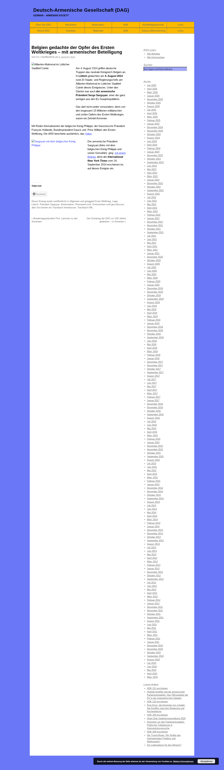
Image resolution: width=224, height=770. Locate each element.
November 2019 (155, 292)
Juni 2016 (152, 425)
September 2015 (155, 456)
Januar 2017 (153, 400)
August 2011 (153, 621)
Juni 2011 (152, 624)
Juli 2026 (151, 85)
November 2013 (155, 533)
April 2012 (152, 593)
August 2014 (153, 502)
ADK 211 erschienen (157, 688)
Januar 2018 (153, 358)
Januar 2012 (153, 603)
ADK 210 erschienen (157, 701)
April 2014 (152, 516)
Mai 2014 (151, 512)
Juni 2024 (152, 141)
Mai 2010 (151, 670)
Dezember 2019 (155, 288)
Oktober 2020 (154, 260)
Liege (115, 201)
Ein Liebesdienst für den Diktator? (164, 745)
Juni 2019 (152, 306)
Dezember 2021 (155, 222)
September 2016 (155, 414)
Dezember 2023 (155, 155)
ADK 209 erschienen (157, 715)
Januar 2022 (153, 218)
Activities (71, 30)
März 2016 (152, 435)
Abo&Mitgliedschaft (153, 24)
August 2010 (153, 659)
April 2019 (152, 313)
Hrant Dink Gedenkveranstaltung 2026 (166, 718)
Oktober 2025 (154, 103)
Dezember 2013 (155, 530)
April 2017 (152, 390)
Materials (98, 30)
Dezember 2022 (155, 183)
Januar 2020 (153, 285)
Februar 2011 (153, 638)
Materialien (98, 24)
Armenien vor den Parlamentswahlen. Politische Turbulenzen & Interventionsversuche (166, 725)
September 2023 (155, 162)
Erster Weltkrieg (102, 201)
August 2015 (153, 460)
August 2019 (153, 302)
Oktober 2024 (154, 134)
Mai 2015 (151, 470)
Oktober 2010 (154, 652)
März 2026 (152, 92)
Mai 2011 (151, 628)
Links (180, 24)
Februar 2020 (153, 281)
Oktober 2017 (154, 369)
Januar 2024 (153, 152)
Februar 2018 (153, 355)
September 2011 (155, 617)
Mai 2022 (151, 204)
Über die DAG (43, 24)
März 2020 (152, 278)
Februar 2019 (153, 320)
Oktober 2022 (154, 187)
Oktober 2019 (154, 295)
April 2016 (152, 432)
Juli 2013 (151, 547)
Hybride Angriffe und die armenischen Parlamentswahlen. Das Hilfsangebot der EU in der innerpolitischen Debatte (167, 695)
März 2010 (152, 677)
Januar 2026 (153, 96)
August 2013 (153, 544)
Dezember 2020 (155, 257)
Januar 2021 (153, 253)
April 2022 (152, 208)
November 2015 (155, 449)
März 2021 (152, 250)
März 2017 (152, 393)
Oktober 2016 (154, 411)
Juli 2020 (151, 267)
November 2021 (155, 225)
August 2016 (153, 418)
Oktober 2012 (154, 575)
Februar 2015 (153, 481)
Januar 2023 (153, 180)
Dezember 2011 (155, 607)
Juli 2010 (151, 663)
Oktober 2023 (154, 159)
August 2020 (153, 264)
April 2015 (152, 474)
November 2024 (155, 131)
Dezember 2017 (155, 362)
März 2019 (152, 316)
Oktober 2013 (154, 537)
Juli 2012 (151, 582)
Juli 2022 (151, 197)
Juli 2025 (151, 110)
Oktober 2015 (154, 453)
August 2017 (153, 376)
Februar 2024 (153, 148)
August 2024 (153, 138)
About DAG (43, 30)
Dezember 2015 (155, 446)
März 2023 (152, 176)
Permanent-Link (83, 204)
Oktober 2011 (153, 614)
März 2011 (152, 635)
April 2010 (152, 673)
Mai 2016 (151, 428)
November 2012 (155, 572)
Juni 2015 (152, 467)
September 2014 (155, 498)
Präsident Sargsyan (50, 204)
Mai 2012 (151, 589)
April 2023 (152, 173)
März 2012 (152, 596)
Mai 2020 (151, 274)
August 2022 (153, 194)
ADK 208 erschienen (157, 731)
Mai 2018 (151, 344)
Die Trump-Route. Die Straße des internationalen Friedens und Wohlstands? (164, 738)
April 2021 (152, 246)
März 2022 (152, 211)
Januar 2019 (153, 323)
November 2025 (155, 99)
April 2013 (152, 558)
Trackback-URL (85, 207)
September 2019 (155, 299)
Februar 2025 (153, 120)
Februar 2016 (153, 439)
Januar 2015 (153, 484)
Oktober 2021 (154, 229)
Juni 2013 (152, 551)
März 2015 (152, 477)
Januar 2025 (153, 124)
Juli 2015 (151, 463)
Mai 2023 (151, 169)
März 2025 (152, 117)
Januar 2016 (153, 442)
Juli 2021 (151, 236)
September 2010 (155, 656)
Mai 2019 (151, 309)
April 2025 (152, 113)
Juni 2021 (152, 239)
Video (88, 133)
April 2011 (152, 631)
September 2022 (155, 190)
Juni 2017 (152, 383)
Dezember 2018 (155, 327)
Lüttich (34, 204)
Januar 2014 (153, 526)
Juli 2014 (151, 505)
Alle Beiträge (153, 54)
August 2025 (153, 106)
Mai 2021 (151, 243)
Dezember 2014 (155, 488)
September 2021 (155, 232)
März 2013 (152, 561)
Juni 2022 (152, 201)
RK (37, 57)
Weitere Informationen (183, 761)
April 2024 (152, 145)
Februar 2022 (153, 215)
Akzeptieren (206, 761)
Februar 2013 (153, 565)
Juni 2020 (152, 271)
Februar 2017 (153, 397)
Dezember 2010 (155, 645)
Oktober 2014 (154, 495)
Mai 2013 (151, 554)
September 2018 (155, 337)
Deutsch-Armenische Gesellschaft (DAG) (81, 10)
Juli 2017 (151, 379)
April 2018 (152, 348)
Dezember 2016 (155, 404)
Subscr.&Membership (153, 30)
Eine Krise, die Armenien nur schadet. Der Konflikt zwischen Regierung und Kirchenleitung (166, 708)
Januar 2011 (153, 642)
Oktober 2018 (154, 334)
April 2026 (152, 89)
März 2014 (152, 519)
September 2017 (155, 372)
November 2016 (155, 407)
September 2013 (155, 540)
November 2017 (155, 365)
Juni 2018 (152, 341)
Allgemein (74, 201)
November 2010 (155, 649)
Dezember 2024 (155, 127)
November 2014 (155, 491)
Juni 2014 (152, 509)
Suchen (148, 64)
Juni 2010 (152, 666)
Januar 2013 (153, 568)
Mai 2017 (151, 386)
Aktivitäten (70, 24)
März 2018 (152, 351)
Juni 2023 (152, 166)
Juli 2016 (151, 421)
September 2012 (155, 579)
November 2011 (155, 610)
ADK (125, 24)
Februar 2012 (153, 600)
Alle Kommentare (155, 57)
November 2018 (155, 330)
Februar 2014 (153, 523)
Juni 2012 (152, 586)
